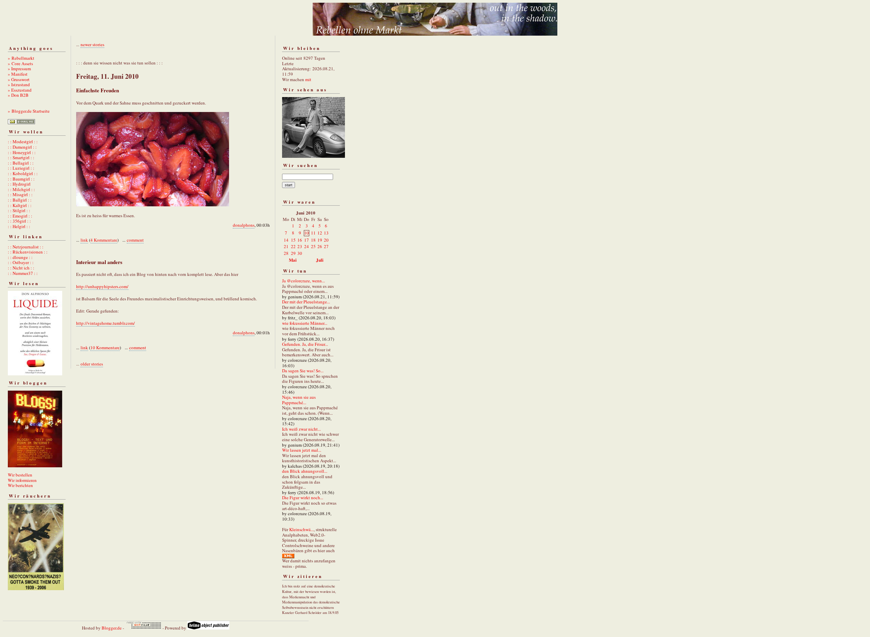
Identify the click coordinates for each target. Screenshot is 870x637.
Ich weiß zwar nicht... (301, 429)
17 (306, 240)
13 (326, 233)
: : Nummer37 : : (23, 273)
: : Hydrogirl (19, 184)
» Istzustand (19, 84)
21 (286, 246)
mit (308, 79)
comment (135, 240)
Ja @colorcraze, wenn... (303, 281)
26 (319, 246)
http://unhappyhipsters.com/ (102, 286)
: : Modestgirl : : (23, 141)
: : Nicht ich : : (21, 268)
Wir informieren (22, 480)
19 (319, 240)
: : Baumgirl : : (21, 179)
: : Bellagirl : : (21, 163)
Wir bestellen (20, 475)
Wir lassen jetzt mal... (301, 450)
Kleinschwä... (301, 529)
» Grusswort (19, 79)
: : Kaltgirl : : (20, 205)
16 (299, 240)
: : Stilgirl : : (19, 210)
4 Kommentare (103, 240)
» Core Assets (20, 63)
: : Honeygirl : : (22, 152)
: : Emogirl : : (20, 216)
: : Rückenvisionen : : (28, 252)
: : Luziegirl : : (21, 168)
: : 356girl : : (19, 221)
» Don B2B (18, 95)
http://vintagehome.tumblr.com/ (105, 323)
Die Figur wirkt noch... (302, 497)
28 (286, 253)
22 (293, 246)
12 (319, 233)
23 (299, 246)
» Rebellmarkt (21, 58)
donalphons (244, 225)
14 (286, 240)
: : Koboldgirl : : (23, 173)
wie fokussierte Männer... (304, 323)
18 (313, 240)
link (84, 240)
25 (313, 246)
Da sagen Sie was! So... (303, 371)
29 (293, 253)
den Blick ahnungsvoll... (304, 471)
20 (326, 240)
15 (293, 240)
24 (306, 246)
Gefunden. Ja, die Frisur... (305, 344)
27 (326, 246)
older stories (92, 364)
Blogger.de (112, 628)
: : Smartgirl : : (21, 157)
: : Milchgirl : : (21, 189)
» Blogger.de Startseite (29, 111)
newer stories (92, 44)
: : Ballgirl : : (20, 200)
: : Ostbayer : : (21, 262)
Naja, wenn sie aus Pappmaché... (299, 400)
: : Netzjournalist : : (26, 247)
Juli (320, 260)
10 (306, 233)
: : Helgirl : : (19, 226)
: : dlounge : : (20, 257)
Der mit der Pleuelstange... (306, 302)
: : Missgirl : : (20, 194)
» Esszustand (20, 90)
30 (299, 253)
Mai (293, 260)
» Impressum (19, 68)
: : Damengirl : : (22, 147)
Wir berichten (20, 485)
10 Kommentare (105, 347)
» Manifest (18, 74)
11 (313, 233)
